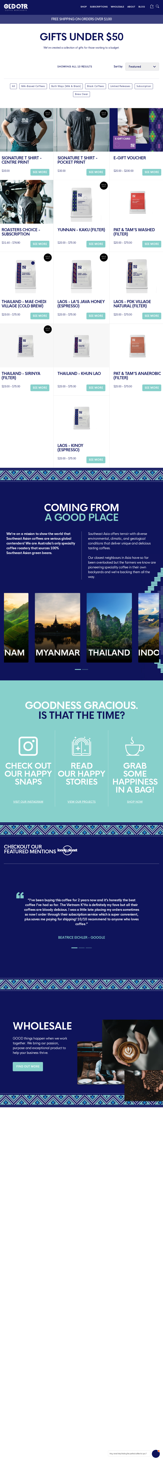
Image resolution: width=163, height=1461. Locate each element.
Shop (84, 6)
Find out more (27, 1066)
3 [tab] (89, 947)
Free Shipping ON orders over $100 (81, 19)
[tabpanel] (30, 628)
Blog (141, 6)
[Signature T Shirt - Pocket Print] (81, 130)
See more (40, 172)
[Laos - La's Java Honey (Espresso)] (81, 273)
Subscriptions (99, 6)
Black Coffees (95, 86)
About (131, 6)
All (13, 86)
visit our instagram (28, 802)
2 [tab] (85, 669)
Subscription (144, 86)
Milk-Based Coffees (33, 86)
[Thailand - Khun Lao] (81, 345)
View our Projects (81, 802)
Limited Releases (120, 86)
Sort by (118, 66)
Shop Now (135, 802)
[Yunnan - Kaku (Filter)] (81, 202)
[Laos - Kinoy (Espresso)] (81, 417)
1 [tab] (78, 669)
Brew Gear (81, 94)
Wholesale (117, 6)
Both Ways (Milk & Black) (66, 86)
